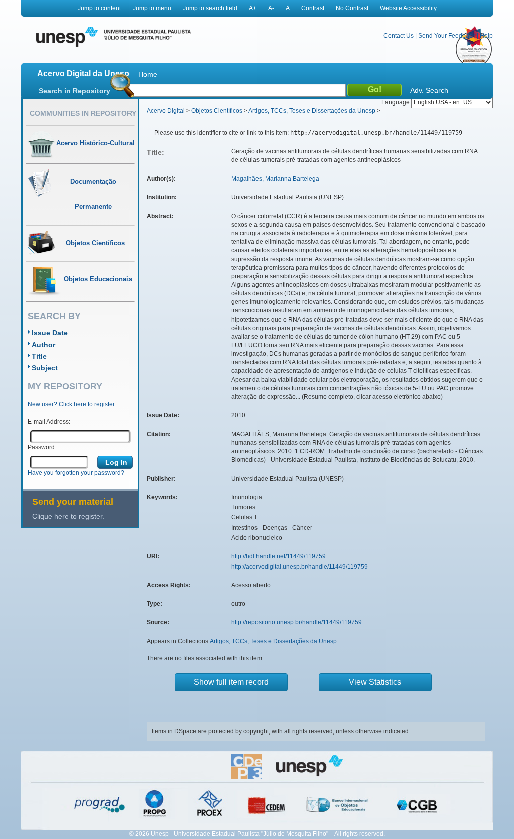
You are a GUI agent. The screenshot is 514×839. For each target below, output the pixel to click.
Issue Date (50, 333)
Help (486, 35)
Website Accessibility (408, 8)
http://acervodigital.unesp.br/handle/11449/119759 (299, 566)
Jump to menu (152, 8)
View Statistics (375, 682)
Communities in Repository (83, 113)
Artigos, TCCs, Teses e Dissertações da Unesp (311, 110)
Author (43, 345)
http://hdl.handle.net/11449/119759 (278, 556)
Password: (42, 447)
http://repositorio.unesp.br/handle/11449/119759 (296, 622)
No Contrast (352, 8)
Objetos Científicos (216, 110)
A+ (252, 8)
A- (271, 8)
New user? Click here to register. (72, 404)
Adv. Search (429, 90)
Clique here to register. (68, 516)
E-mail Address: (49, 421)
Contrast (312, 8)
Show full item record (231, 682)
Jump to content (99, 8)
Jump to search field (210, 8)
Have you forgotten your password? (76, 472)
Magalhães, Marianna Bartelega (275, 178)
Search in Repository (74, 91)
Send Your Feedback (446, 35)
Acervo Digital (166, 110)
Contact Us (398, 35)
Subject (45, 368)
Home (147, 74)
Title (39, 356)
